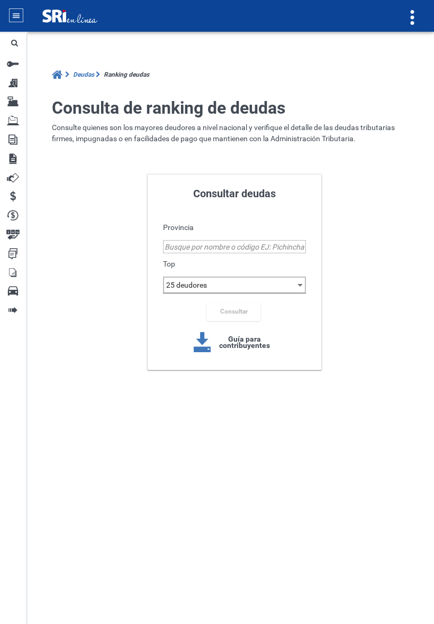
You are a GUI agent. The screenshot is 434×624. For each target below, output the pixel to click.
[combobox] (234, 246)
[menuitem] (82, 74)
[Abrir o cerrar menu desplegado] (16, 15)
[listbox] (235, 285)
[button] (14, 42)
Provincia (178, 227)
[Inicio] (58, 74)
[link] (234, 341)
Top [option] (169, 264)
